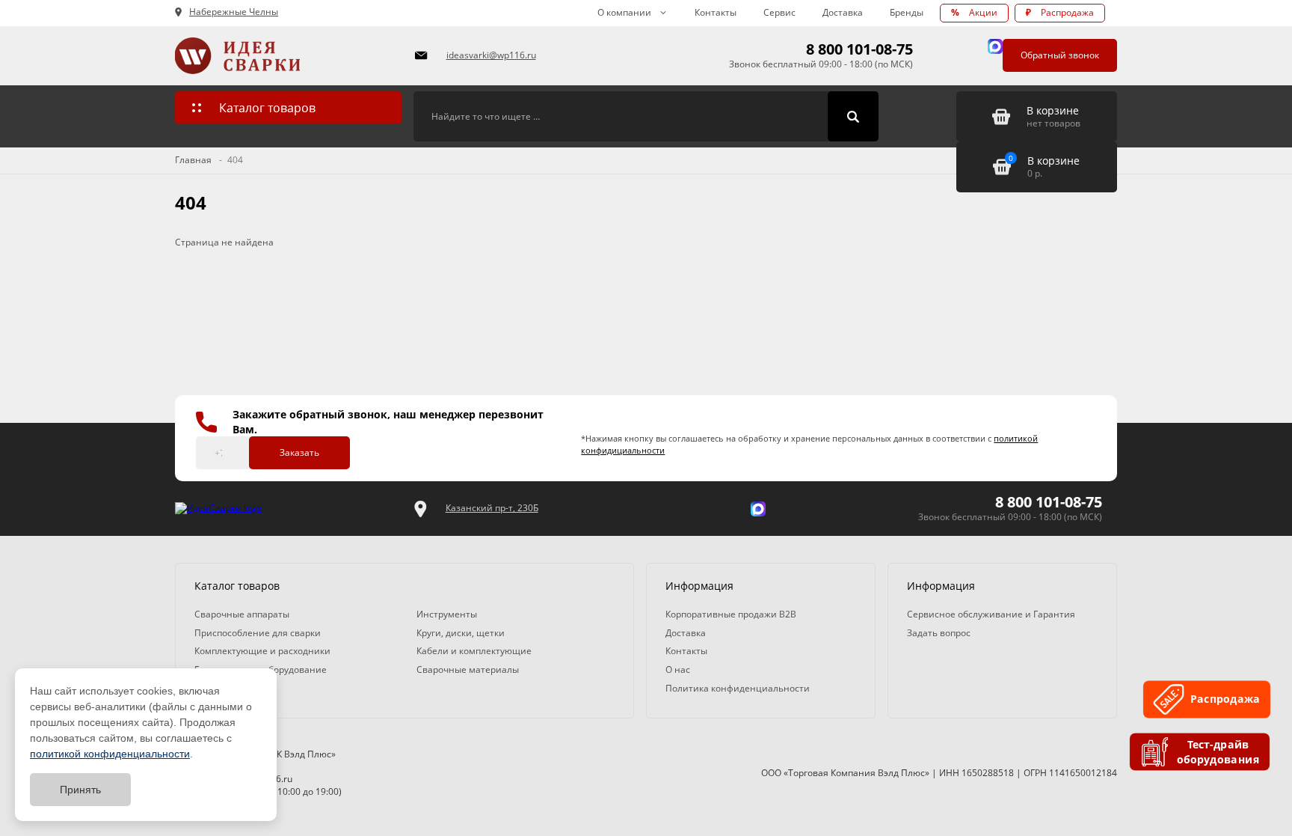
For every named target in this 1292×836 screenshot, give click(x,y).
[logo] (218, 508)
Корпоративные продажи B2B (730, 614)
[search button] (853, 116)
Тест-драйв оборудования (1219, 751)
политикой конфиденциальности (110, 754)
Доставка (842, 12)
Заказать (299, 452)
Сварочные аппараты (241, 614)
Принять (80, 790)
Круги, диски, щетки (460, 632)
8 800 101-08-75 (859, 49)
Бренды (906, 12)
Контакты (715, 12)
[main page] (286, 55)
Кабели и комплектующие (474, 650)
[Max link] (995, 46)
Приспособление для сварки (257, 632)
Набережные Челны (233, 12)
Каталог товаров (267, 108)
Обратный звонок (1060, 55)
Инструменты (446, 614)
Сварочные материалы (467, 669)
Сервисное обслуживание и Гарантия (991, 614)
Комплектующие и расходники (262, 650)
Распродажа (1060, 12)
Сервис (779, 12)
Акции (974, 12)
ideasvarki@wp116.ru (491, 55)
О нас (677, 669)
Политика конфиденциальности (737, 688)
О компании (624, 12)
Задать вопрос (938, 632)
